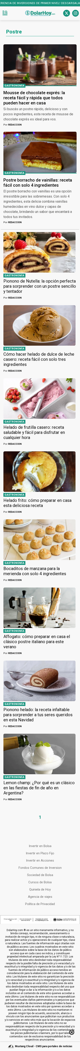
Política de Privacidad (40, 904)
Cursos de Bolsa (40, 882)
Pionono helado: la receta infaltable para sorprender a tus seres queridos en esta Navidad (38, 714)
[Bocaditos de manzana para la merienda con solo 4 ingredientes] (39, 539)
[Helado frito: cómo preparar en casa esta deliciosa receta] (39, 471)
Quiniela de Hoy (40, 889)
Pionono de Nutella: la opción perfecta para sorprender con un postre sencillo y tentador (39, 286)
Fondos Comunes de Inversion (40, 868)
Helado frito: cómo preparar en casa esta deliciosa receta (37, 503)
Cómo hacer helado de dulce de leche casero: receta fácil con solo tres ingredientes (38, 359)
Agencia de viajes (40, 897)
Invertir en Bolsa (40, 846)
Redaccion (12, 124)
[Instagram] (75, 13)
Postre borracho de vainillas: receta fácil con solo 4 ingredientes (37, 183)
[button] (5, 13)
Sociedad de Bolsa (40, 875)
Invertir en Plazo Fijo (40, 853)
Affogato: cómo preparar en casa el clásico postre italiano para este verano (36, 641)
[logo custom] (40, 13)
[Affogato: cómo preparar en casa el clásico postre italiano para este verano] (39, 608)
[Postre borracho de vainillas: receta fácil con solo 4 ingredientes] (40, 152)
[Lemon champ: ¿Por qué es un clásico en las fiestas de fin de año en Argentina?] (39, 754)
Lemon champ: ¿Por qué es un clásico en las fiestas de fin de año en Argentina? (39, 787)
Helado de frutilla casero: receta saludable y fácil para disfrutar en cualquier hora (34, 432)
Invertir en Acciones (40, 860)
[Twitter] (66, 13)
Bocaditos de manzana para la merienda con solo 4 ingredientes (34, 571)
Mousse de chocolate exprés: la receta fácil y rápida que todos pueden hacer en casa (34, 97)
